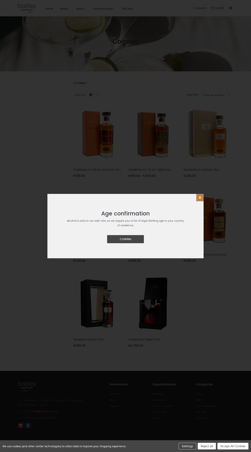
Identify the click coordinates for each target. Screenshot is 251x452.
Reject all (207, 446)
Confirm (125, 239)
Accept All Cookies (232, 446)
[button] (200, 197)
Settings (187, 446)
